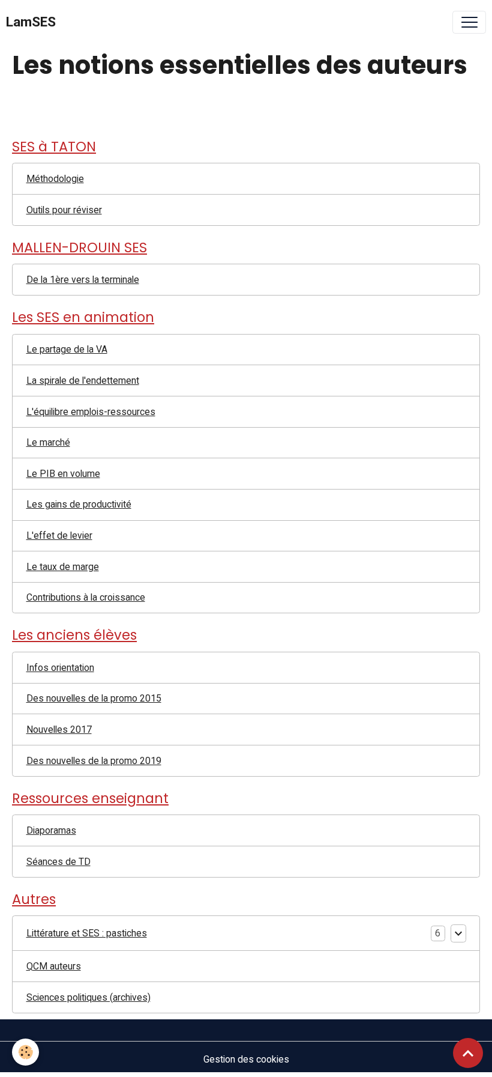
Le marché (48, 442)
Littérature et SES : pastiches (86, 933)
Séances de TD (58, 861)
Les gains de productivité (78, 504)
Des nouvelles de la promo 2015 (93, 698)
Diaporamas (51, 830)
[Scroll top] (468, 1053)
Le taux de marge (62, 566)
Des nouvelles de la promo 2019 (93, 760)
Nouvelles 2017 (59, 729)
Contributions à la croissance (85, 597)
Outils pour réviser (64, 210)
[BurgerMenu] (469, 22)
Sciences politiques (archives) (88, 997)
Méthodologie (55, 178)
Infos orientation (60, 667)
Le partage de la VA (66, 349)
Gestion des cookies (246, 1059)
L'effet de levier (59, 535)
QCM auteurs (53, 966)
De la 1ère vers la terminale (82, 279)
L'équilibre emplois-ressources (90, 411)
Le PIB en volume (63, 473)
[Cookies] (25, 1052)
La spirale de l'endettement (82, 380)
